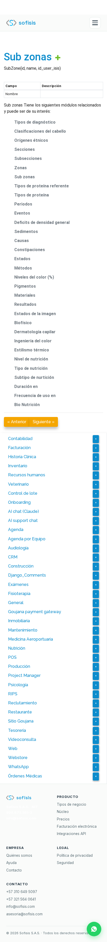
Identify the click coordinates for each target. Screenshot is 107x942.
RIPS (12, 693)
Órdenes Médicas (25, 776)
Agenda (15, 529)
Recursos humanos (26, 474)
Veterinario (18, 484)
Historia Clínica (22, 456)
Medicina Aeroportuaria (30, 639)
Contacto (14, 870)
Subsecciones (28, 158)
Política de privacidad (75, 855)
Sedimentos (26, 231)
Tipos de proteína (31, 195)
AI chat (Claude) (23, 511)
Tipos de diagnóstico (35, 122)
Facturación (19, 447)
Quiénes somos (19, 855)
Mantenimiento (22, 630)
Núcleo (63, 812)
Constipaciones (29, 249)
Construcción (21, 566)
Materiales (24, 295)
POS (12, 657)
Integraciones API (71, 834)
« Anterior (16, 421)
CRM (12, 557)
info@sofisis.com (20, 906)
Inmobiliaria (19, 620)
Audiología (18, 548)
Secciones (24, 149)
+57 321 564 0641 (21, 899)
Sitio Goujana (21, 721)
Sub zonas (28, 57)
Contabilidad (20, 438)
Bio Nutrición (27, 404)
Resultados (25, 304)
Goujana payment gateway (34, 611)
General (15, 602)
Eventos (22, 213)
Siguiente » (44, 421)
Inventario (17, 465)
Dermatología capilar (35, 331)
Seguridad (65, 863)
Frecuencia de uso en (35, 395)
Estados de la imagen (35, 313)
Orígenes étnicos (31, 140)
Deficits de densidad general (42, 222)
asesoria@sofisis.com (24, 914)
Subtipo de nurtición (34, 377)
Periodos (23, 204)
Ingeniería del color (33, 340)
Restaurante (20, 712)
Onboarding (19, 502)
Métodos (23, 268)
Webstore (18, 757)
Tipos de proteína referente (41, 185)
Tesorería (17, 730)
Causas (21, 240)
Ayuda (11, 863)
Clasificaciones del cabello (40, 131)
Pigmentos (25, 286)
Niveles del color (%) (34, 277)
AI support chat (23, 520)
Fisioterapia (19, 593)
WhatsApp (18, 766)
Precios (63, 819)
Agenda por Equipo (26, 538)
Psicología (18, 684)
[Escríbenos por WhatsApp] (94, 929)
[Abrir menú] (95, 23)
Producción (19, 666)
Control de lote (22, 493)
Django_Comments (27, 575)
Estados (22, 258)
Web (12, 748)
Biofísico (23, 322)
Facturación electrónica (77, 826)
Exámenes (18, 584)
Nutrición (16, 648)
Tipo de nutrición (31, 368)
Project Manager (24, 675)
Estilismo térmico (31, 350)
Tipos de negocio (71, 804)
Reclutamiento (22, 702)
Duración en (26, 386)
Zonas (20, 167)
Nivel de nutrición (31, 359)
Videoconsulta (22, 739)
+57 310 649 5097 (21, 892)
